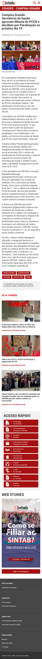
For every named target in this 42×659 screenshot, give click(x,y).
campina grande (23, 273)
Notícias (4, 639)
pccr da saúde (18, 277)
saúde (28, 277)
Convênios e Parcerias (18, 450)
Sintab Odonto (16, 484)
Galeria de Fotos (7, 643)
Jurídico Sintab (16, 436)
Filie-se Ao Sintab (17, 477)
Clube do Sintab (17, 471)
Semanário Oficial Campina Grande (20, 443)
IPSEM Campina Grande (20, 464)
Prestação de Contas (17, 423)
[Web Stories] (21, 533)
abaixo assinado (9, 273)
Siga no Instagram (21, 571)
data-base (7, 277)
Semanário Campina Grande (11, 625)
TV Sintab (5, 647)
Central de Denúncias (17, 457)
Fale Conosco (6, 602)
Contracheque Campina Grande (20, 429)
